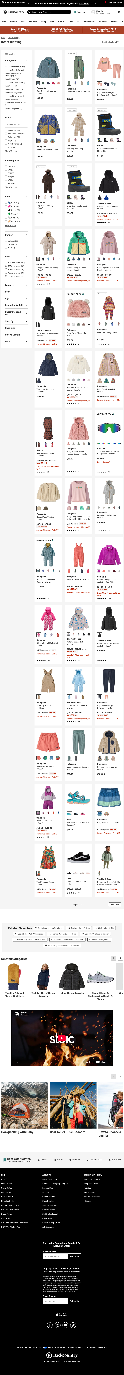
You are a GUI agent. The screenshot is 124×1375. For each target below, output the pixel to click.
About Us (46, 1174)
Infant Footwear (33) (16, 66)
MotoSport (88, 1188)
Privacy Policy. (70, 1291)
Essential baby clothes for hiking (63, 934)
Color (8, 196)
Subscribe (74, 1256)
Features (9, 284)
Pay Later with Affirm (10, 1209)
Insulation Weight (14, 305)
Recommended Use (13, 313)
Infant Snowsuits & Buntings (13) (13, 74)
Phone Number (50, 1296)
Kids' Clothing (13, 37)
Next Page (115, 904)
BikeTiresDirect (90, 1192)
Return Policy (7, 1192)
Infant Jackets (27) (16, 70)
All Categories (48, 1227)
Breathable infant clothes (80, 928)
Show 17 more (11, 151)
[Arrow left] (113, 958)
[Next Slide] (95, 3)
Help (3, 1174)
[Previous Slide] (29, 3)
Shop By (9, 321)
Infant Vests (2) (11, 99)
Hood (7, 341)
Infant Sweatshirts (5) (14, 89)
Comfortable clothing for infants (50, 928)
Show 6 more (10, 225)
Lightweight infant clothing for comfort (68, 939)
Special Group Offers (51, 1222)
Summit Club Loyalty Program (55, 1183)
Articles (45, 1192)
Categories (10, 60)
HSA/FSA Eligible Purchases (13, 1227)
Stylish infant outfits (106, 928)
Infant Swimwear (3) (16, 96)
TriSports (87, 1201)
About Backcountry (50, 1179)
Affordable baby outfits (100, 939)
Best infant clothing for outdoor (97, 934)
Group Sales (6, 1214)
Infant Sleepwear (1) (13, 108)
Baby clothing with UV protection (30, 934)
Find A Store (6, 1183)
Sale (7, 256)
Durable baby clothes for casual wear (31, 939)
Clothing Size (12, 160)
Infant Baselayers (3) (14, 92)
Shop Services (48, 1201)
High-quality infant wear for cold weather (63, 945)
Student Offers (48, 1209)
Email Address (49, 1251)
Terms (62, 1291)
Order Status (6, 1188)
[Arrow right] (120, 958)
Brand (8, 117)
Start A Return (7, 1196)
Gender (9, 234)
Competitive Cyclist (92, 1179)
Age (7, 298)
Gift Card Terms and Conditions (14, 1222)
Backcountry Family (93, 1174)
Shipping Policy (8, 1201)
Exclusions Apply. (48, 1278)
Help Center (6, 1179)
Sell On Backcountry (51, 1214)
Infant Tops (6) (11, 85)
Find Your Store (115, 2)
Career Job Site (48, 1196)
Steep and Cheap (91, 1183)
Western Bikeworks (92, 1196)
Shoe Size (10, 327)
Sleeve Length (12, 334)
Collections (47, 1218)
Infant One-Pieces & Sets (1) (15, 103)
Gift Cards (5, 1218)
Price (8, 291)
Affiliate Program (49, 1205)
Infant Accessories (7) (17, 82)
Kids (3, 37)
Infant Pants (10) (12, 79)
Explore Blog (47, 1188)
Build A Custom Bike (10, 1205)
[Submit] (29, 12)
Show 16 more (11, 187)
